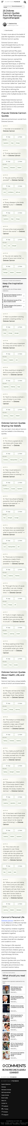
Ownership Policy (16, 1123)
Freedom (11, 360)
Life (9, 245)
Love (4, 192)
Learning (5, 167)
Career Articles (5, 1095)
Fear (4, 517)
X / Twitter (5, 1109)
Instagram (5, 1114)
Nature (5, 360)
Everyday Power (7, 6)
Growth (18, 633)
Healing (5, 740)
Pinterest (5, 1112)
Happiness (5, 386)
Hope (12, 143)
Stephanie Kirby (13, 23)
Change (18, 143)
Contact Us (4, 1103)
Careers (17, 1122)
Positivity (13, 386)
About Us (3, 1100)
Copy (9, 136)
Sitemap (3, 1087)
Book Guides (4, 1098)
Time (4, 604)
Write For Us (22, 1122)
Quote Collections (5, 1084)
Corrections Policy (8, 1123)
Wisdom (19, 167)
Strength (14, 245)
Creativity (10, 575)
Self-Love (18, 192)
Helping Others (13, 459)
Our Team (7, 1122)
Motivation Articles (6, 1089)
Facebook (5, 1106)
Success (13, 488)
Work (15, 872)
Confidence (10, 192)
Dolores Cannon (7, 920)
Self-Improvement (6, 1092)
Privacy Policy (23, 1123)
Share (20, 136)
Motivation (12, 167)
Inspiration (6, 143)
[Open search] (25, 1)
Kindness (5, 459)
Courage (16, 517)
